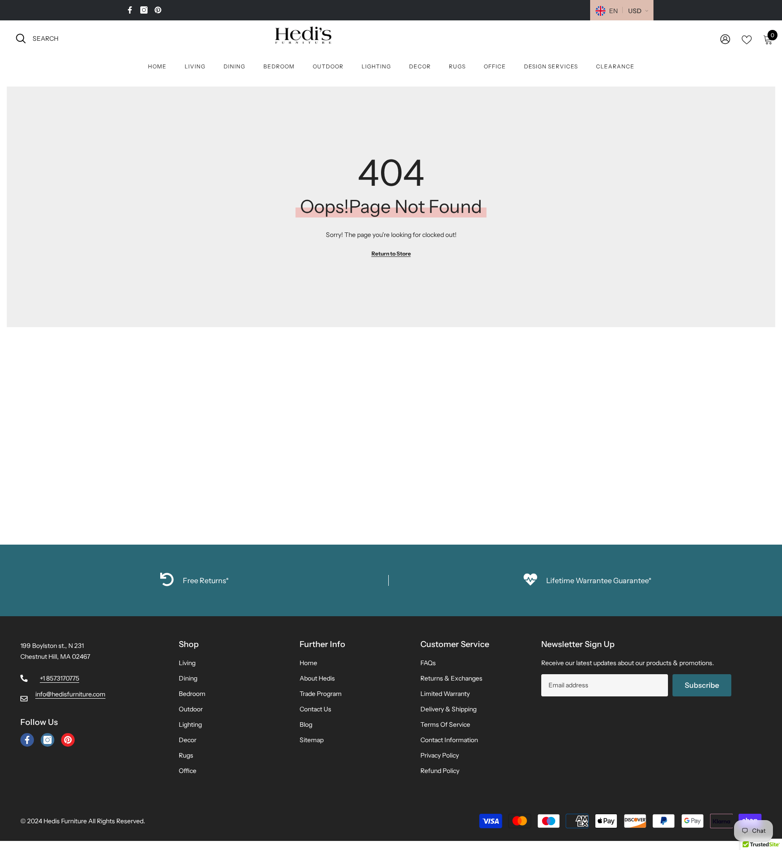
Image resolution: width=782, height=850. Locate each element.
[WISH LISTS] (747, 39)
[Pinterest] (158, 10)
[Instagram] (144, 10)
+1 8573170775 (59, 678)
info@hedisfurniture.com (70, 694)
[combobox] (124, 38)
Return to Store (391, 253)
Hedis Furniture (65, 821)
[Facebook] (130, 10)
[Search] (115, 38)
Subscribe (702, 685)
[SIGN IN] (725, 39)
